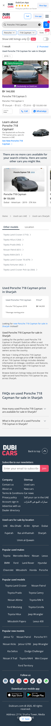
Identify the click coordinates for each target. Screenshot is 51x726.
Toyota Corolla (36, 607)
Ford (15, 562)
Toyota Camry (36, 592)
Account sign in (10, 501)
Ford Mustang (14, 607)
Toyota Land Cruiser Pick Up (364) (19, 269)
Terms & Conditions (12, 493)
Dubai (45, 525)
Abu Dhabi (15, 525)
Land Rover (28, 562)
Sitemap (28, 479)
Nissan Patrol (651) (12, 249)
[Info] (28, 39)
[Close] (3, 5)
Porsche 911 (40, 637)
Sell (27, 16)
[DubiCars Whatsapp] (46, 681)
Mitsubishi (21, 570)
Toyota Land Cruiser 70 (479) (17, 259)
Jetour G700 (24, 644)
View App (43, 5)
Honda (33, 570)
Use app (38, 16)
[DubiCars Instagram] (19, 681)
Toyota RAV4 (26, 658)
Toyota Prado (15, 592)
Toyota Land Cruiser (16, 585)
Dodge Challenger (34, 651)
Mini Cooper (41, 658)
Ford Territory (25, 665)
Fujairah (9, 533)
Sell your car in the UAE (36, 497)
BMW (7, 562)
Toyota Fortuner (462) (13, 264)
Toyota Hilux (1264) (12, 239)
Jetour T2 (8, 637)
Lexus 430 (38, 621)
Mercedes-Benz (21, 555)
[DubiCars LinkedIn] (5, 681)
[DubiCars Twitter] (39, 681)
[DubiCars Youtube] (25, 681)
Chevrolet (8, 570)
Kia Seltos (12, 651)
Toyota (6, 555)
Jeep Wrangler (35, 614)
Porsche (43, 570)
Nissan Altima (15, 599)
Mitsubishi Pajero (17, 621)
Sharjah (42, 533)
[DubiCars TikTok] (32, 681)
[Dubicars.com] (25, 450)
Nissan (35, 555)
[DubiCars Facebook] (12, 681)
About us (7, 488)
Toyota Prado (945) (12, 244)
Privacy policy (9, 497)
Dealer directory (11, 510)
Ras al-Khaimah (26, 533)
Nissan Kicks (9, 644)
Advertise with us (11, 506)
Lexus (45, 555)
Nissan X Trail (10, 658)
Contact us (8, 484)
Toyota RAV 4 (36, 599)
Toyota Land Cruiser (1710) (16, 234)
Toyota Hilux (14, 614)
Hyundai (42, 562)
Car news (29, 493)
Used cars (29, 484)
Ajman (35, 525)
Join (44, 468)
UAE (5, 525)
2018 (6, 56)
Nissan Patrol (38, 585)
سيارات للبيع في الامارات (35, 501)
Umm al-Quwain (25, 540)
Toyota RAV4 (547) (11, 254)
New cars (29, 488)
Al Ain (27, 525)
